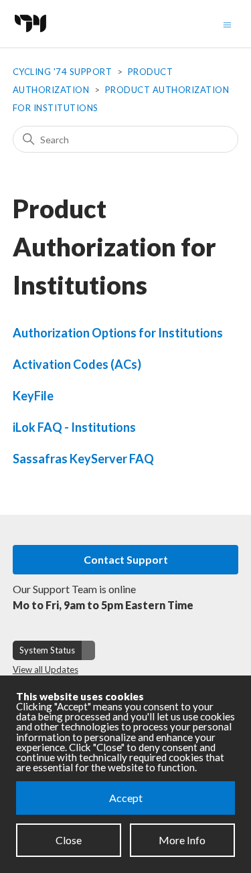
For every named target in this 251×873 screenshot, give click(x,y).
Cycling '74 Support (62, 71)
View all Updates (45, 669)
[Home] (34, 35)
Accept (126, 797)
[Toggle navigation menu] (227, 24)
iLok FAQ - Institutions (74, 427)
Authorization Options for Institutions (118, 332)
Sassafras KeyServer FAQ (83, 458)
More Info (182, 840)
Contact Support (126, 559)
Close (69, 840)
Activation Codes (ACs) (77, 364)
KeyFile (33, 395)
